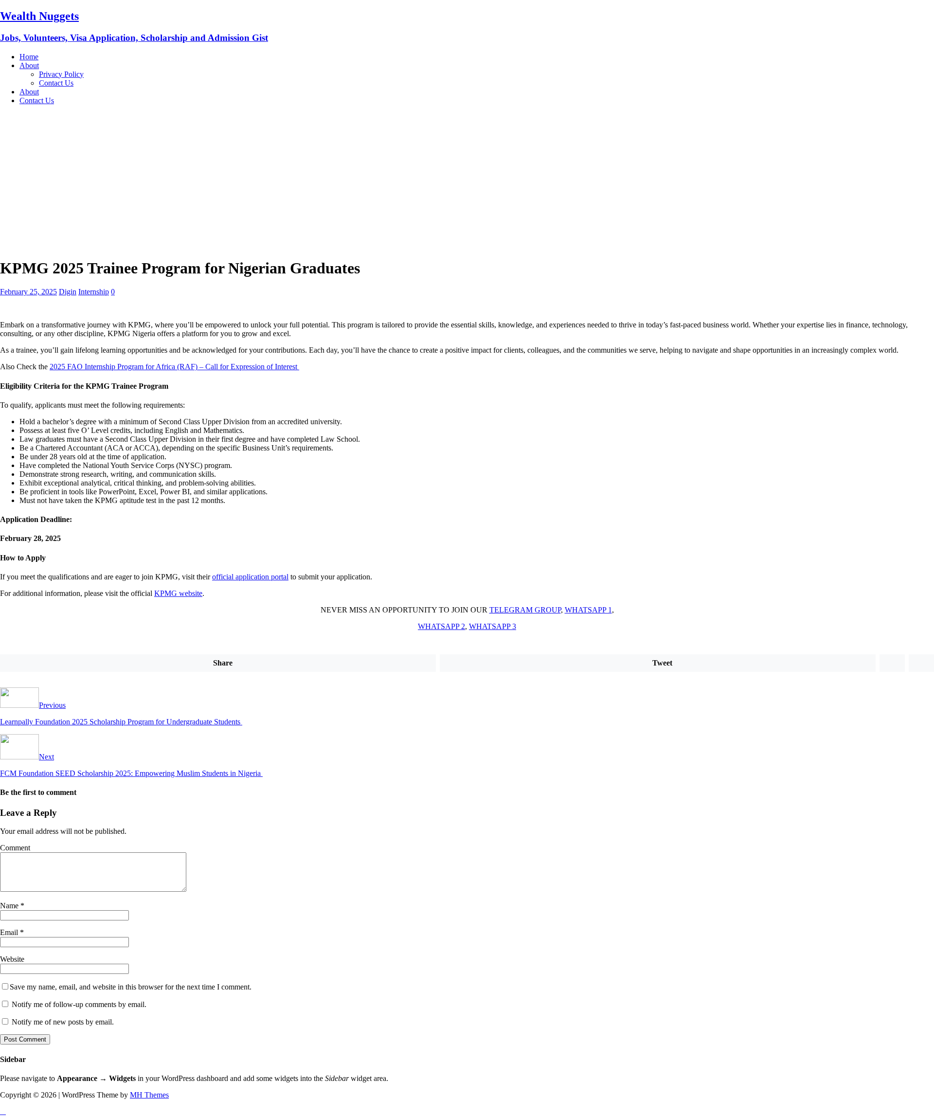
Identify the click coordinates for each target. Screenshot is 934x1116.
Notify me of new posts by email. (63, 1022)
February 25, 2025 (28, 292)
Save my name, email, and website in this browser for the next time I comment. (130, 987)
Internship (93, 292)
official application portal (250, 577)
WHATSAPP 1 (588, 610)
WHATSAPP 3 (492, 626)
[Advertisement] (467, 181)
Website (12, 959)
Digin (67, 292)
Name (10, 905)
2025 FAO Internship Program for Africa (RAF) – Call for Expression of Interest (174, 366)
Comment (15, 848)
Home (28, 57)
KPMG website (178, 593)
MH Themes (149, 1095)
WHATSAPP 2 (441, 626)
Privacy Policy (61, 74)
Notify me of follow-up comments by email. (79, 1004)
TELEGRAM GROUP (525, 610)
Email (10, 932)
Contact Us (56, 83)
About (29, 65)
